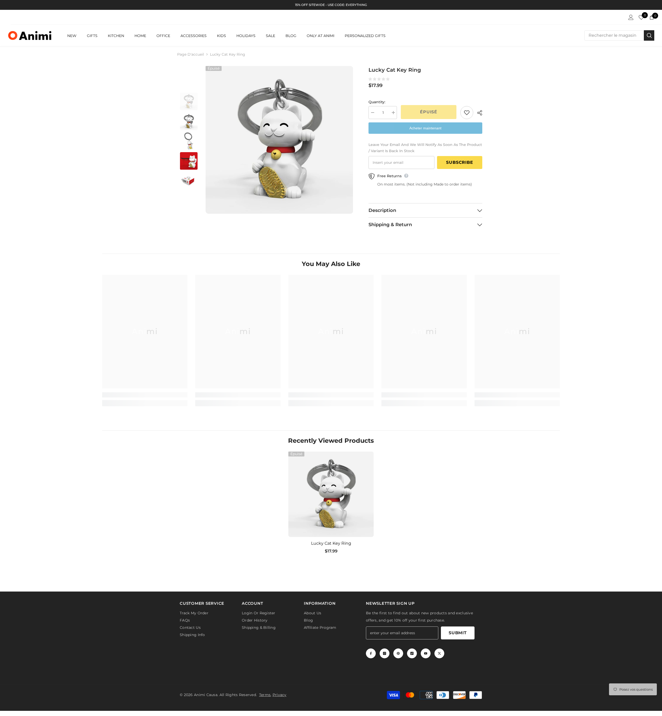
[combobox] (614, 35)
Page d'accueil (190, 54)
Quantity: (376, 102)
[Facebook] (371, 652)
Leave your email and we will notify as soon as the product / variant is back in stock (425, 147)
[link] (144, 394)
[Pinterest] (398, 652)
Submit (458, 631)
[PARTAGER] (477, 113)
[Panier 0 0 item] (651, 17)
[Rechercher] (619, 35)
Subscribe (459, 162)
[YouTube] (426, 652)
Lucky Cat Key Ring (331, 543)
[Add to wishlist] (466, 112)
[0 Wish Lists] (641, 17)
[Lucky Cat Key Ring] (331, 494)
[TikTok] (412, 652)
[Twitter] (439, 652)
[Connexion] (631, 17)
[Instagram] (384, 652)
